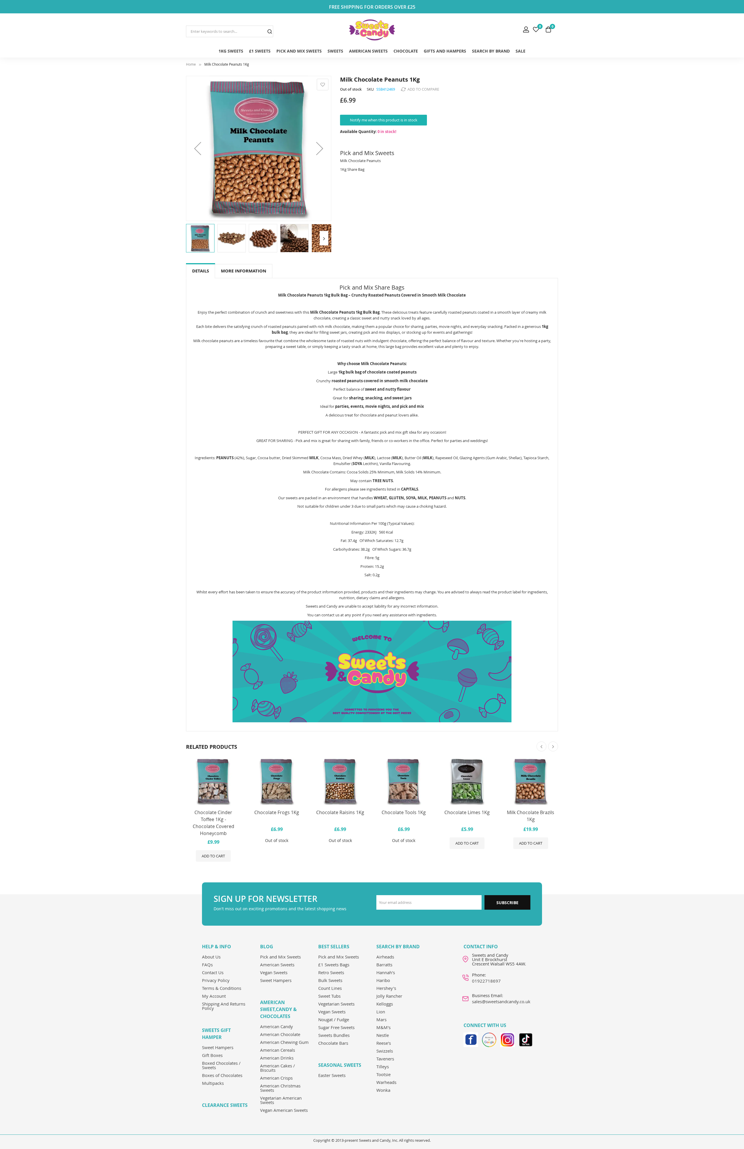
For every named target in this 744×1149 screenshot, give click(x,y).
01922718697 (486, 981)
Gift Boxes (212, 1055)
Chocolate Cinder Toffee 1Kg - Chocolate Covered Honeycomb (213, 822)
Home (191, 64)
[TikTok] (525, 1039)
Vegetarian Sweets (336, 1004)
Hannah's (385, 972)
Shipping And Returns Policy (223, 1006)
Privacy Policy (216, 980)
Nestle (382, 1035)
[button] (197, 148)
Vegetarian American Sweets (281, 1100)
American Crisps (276, 1078)
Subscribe (507, 902)
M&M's (383, 1027)
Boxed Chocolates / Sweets (221, 1065)
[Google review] (489, 1039)
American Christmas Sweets (280, 1088)
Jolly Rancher (389, 996)
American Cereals (277, 1050)
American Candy (276, 1026)
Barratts (384, 964)
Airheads (385, 957)
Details (200, 271)
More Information (243, 271)
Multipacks (213, 1083)
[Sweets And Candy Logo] (372, 30)
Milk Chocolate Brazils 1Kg (530, 816)
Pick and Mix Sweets (280, 957)
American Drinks (277, 1058)
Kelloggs (384, 1004)
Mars (381, 1019)
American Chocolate (280, 1034)
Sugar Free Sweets (336, 1027)
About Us (211, 957)
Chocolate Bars (333, 1043)
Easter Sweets (332, 1075)
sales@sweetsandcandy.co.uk (501, 1001)
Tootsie (383, 1074)
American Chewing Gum (284, 1042)
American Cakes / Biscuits (277, 1068)
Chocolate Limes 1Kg (467, 812)
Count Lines (330, 988)
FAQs (207, 964)
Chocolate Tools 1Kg (404, 812)
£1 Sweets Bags (333, 964)
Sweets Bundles (334, 1035)
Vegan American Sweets (284, 1110)
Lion (380, 1012)
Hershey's (386, 988)
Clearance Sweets (225, 1105)
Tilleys (382, 1066)
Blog (266, 946)
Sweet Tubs (329, 996)
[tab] (200, 271)
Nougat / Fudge (333, 1019)
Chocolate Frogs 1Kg (276, 812)
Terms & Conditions (221, 988)
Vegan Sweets (273, 972)
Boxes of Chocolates (222, 1075)
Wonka (383, 1090)
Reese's (383, 1043)
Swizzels (384, 1051)
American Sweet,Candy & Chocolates (278, 1009)
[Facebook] (471, 1039)
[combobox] (229, 31)
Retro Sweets (331, 972)
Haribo (383, 980)
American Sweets (277, 964)
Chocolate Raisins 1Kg (340, 812)
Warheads (386, 1082)
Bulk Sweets (330, 980)
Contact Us (212, 972)
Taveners (385, 1059)
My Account (214, 996)
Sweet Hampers (217, 1047)
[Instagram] (507, 1039)
